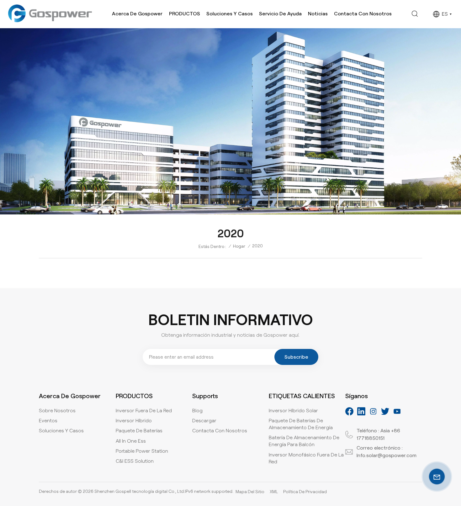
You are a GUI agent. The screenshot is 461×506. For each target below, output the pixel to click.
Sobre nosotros (57, 410)
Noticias (318, 13)
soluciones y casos (61, 430)
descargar (204, 420)
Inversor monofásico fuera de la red (306, 458)
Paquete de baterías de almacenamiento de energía (301, 424)
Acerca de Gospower (137, 13)
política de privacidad (305, 491)
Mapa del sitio (250, 491)
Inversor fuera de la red (144, 410)
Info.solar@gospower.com (386, 455)
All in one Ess (131, 441)
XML (274, 491)
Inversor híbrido (134, 420)
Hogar (239, 246)
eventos (48, 420)
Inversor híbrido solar (293, 410)
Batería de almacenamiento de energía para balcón (304, 441)
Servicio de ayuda (280, 13)
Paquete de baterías (139, 430)
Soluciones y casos (229, 13)
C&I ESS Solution (135, 461)
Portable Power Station (142, 451)
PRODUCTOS (184, 13)
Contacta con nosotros (363, 13)
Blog (197, 410)
